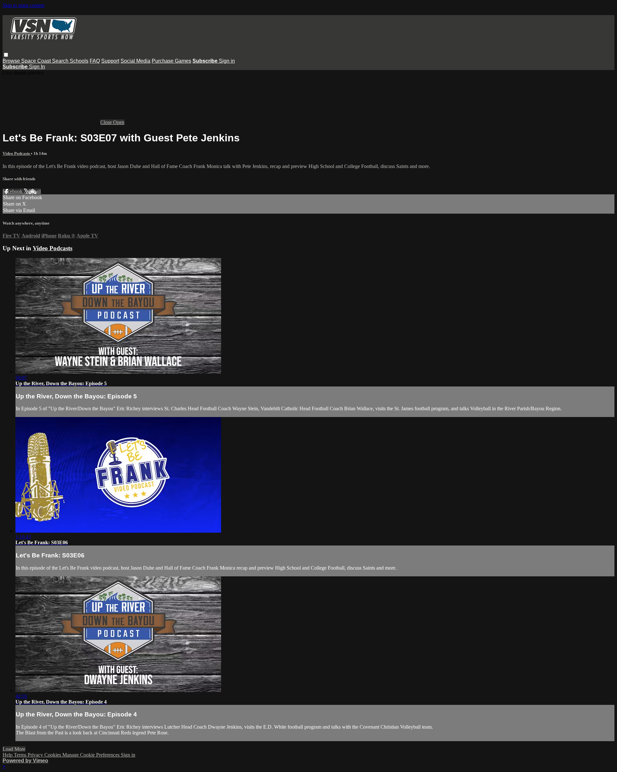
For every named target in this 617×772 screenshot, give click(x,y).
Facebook (13, 191)
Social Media (135, 61)
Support (110, 61)
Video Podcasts (17, 153)
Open (118, 122)
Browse (12, 61)
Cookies (53, 755)
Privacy (36, 755)
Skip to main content (23, 5)
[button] (6, 55)
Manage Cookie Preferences (91, 755)
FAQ (95, 61)
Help (8, 755)
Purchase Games (171, 61)
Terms (21, 755)
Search (61, 61)
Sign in (227, 61)
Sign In (37, 66)
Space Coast (36, 61)
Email (35, 191)
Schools (79, 61)
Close (106, 122)
